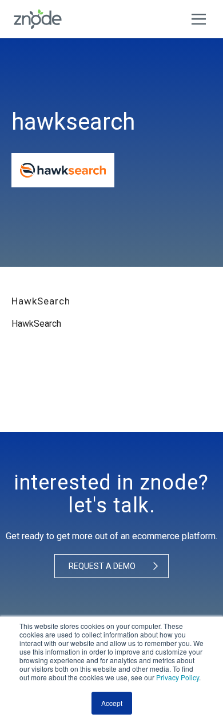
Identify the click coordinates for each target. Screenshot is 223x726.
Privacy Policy (177, 677)
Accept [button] (111, 703)
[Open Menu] (202, 19)
